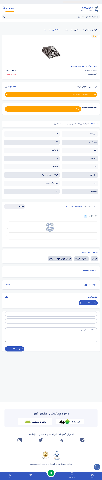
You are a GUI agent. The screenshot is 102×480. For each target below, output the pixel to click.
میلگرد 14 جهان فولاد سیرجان (52, 30)
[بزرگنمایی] (78, 216)
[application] (51, 229)
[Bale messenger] (82, 440)
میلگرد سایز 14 (81, 258)
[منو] (95, 216)
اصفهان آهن (96, 30)
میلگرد (87, 30)
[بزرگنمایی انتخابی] (85, 216)
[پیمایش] (89, 216)
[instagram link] (19, 440)
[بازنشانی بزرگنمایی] (92, 216)
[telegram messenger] (62, 440)
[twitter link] (41, 440)
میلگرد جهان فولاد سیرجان (73, 30)
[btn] (97, 467)
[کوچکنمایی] (82, 216)
